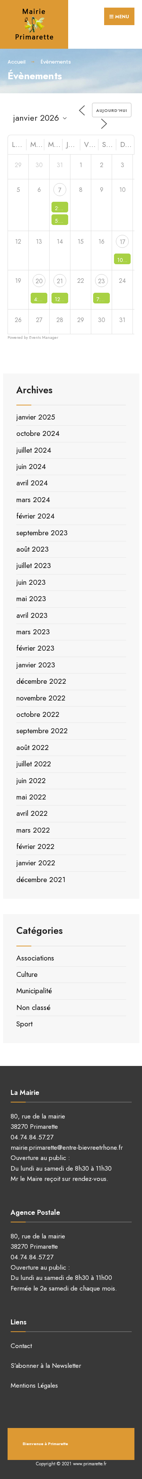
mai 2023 (31, 599)
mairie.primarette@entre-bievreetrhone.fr (67, 1147)
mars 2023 (33, 632)
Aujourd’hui (111, 110)
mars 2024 (33, 500)
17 (122, 242)
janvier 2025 (35, 417)
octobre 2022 (37, 714)
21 (60, 281)
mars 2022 (33, 830)
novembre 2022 (41, 698)
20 (39, 281)
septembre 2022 (42, 731)
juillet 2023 (33, 565)
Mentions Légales (34, 1385)
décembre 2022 (41, 681)
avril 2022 (32, 813)
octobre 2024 (37, 433)
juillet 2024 (33, 450)
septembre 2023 (41, 533)
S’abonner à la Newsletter (46, 1365)
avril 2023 (31, 615)
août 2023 (32, 549)
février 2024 (35, 516)
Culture (26, 974)
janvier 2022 (35, 863)
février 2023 (35, 648)
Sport (24, 1024)
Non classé (33, 1007)
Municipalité (34, 991)
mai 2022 (31, 797)
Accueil (17, 61)
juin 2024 (31, 466)
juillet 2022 (33, 764)
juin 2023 (30, 582)
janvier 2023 (35, 665)
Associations (35, 958)
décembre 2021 (41, 879)
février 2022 (35, 846)
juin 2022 (31, 780)
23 (101, 281)
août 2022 (32, 747)
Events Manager (43, 337)
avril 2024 (32, 483)
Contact (21, 1345)
